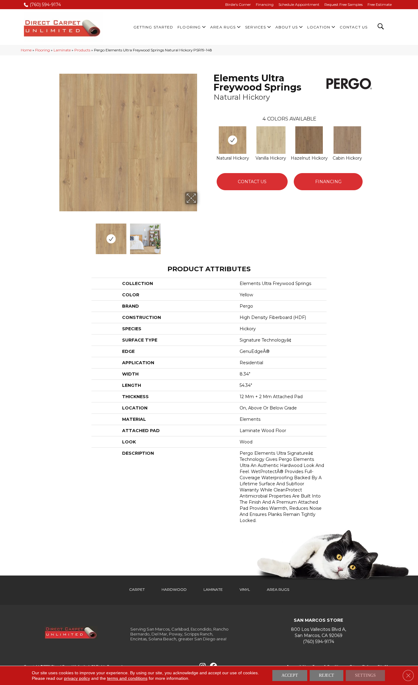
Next (201, 236)
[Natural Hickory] (232, 140)
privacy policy (77, 678)
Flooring (42, 50)
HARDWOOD (174, 589)
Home (26, 50)
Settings (365, 675)
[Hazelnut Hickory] (309, 140)
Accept (290, 675)
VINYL (245, 589)
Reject (326, 675)
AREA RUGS (278, 589)
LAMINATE (213, 589)
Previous (55, 236)
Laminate (62, 50)
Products (82, 50)
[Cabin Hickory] (347, 140)
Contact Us (252, 181)
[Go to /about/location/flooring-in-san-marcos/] (318, 632)
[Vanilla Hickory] (271, 140)
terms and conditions (127, 678)
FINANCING (328, 181)
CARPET (137, 589)
